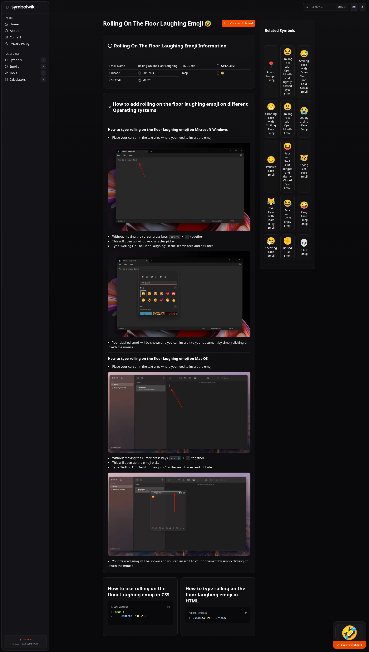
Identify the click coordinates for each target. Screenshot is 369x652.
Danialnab (27, 639)
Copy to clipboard (241, 23)
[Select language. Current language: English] (354, 7)
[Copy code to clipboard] (168, 607)
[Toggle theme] (362, 7)
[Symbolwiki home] (23, 7)
